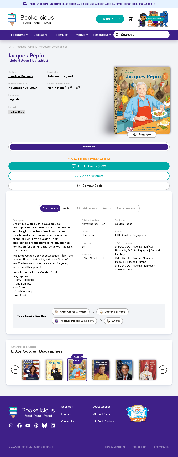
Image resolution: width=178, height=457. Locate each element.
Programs (18, 35)
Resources (100, 35)
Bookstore (40, 35)
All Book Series (102, 414)
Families (62, 35)
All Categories (102, 407)
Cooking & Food (115, 312)
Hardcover (89, 146)
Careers (66, 414)
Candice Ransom (20, 76)
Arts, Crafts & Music (73, 312)
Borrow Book (89, 185)
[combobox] (141, 34)
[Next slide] (163, 369)
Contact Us (68, 421)
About (80, 35)
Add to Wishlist (91, 176)
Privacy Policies (161, 446)
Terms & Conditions (114, 446)
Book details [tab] (50, 208)
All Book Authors (103, 421)
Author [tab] (67, 208)
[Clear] (166, 34)
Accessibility (139, 446)
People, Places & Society (77, 321)
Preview (145, 135)
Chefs (116, 321)
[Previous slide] (15, 369)
